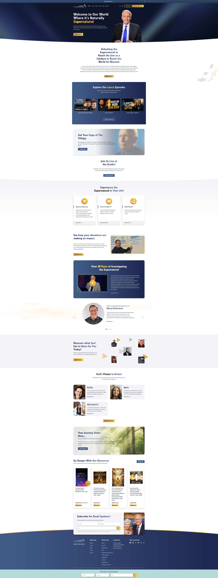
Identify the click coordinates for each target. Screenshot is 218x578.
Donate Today (103, 222)
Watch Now (78, 34)
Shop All (140, 461)
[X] (135, 542)
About (107, 6)
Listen (93, 6)
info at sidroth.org (117, 548)
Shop (100, 6)
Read (96, 6)
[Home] (79, 6)
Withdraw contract (106, 564)
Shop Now (78, 222)
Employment (105, 562)
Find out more (109, 175)
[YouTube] (138, 542)
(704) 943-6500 (117, 546)
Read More (109, 321)
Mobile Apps (104, 548)
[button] (144, 1)
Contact (104, 560)
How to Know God (78, 544)
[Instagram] (133, 542)
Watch (89, 6)
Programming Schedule (107, 552)
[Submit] (118, 528)
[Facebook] (130, 542)
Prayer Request (105, 555)
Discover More (109, 119)
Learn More (114, 293)
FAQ (103, 550)
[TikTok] (141, 542)
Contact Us (127, 222)
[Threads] (144, 542)
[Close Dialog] (216, 570)
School (103, 6)
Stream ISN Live (138, 6)
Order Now (82, 149)
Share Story (104, 557)
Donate (128, 6)
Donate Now (78, 254)
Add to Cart (79, 505)
